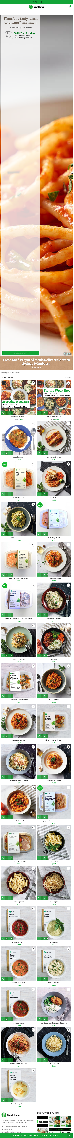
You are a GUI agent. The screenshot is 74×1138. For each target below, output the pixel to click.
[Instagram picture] (42, 1121)
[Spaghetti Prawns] (18, 721)
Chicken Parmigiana (54, 497)
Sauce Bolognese (18, 1023)
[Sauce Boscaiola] (54, 963)
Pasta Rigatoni (18, 902)
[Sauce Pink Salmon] (18, 963)
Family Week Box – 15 (53, 417)
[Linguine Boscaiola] (18, 640)
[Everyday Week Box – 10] (18, 397)
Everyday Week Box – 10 (18, 417)
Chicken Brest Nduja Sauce (18, 578)
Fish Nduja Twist (54, 538)
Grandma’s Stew (18, 457)
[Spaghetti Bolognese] (54, 761)
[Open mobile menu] (2, 7)
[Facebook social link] (31, 1)
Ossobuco (54, 659)
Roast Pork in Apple (19, 861)
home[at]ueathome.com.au (12, 1132)
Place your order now (21, 353)
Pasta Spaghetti (54, 1063)
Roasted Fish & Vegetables (19, 699)
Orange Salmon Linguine (19, 780)
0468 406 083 (8, 1129)
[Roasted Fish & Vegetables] (18, 680)
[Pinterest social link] (36, 1)
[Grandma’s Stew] (18, 438)
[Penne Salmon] (54, 680)
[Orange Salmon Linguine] (18, 761)
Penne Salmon (54, 699)
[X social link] (33, 1)
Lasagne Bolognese (54, 457)
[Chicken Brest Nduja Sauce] (18, 559)
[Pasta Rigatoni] (18, 883)
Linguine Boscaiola (19, 659)
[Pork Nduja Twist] (18, 478)
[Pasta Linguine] (54, 883)
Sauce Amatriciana (18, 942)
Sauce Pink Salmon (18, 983)
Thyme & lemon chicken (54, 740)
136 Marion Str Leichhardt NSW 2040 (15, 1127)
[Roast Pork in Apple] (18, 842)
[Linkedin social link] (39, 1)
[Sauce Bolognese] (18, 1004)
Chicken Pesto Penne (18, 538)
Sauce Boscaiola (54, 983)
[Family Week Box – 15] (54, 397)
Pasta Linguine (54, 902)
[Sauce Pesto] (54, 923)
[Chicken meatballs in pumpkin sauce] (54, 1004)
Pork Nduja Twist (19, 497)
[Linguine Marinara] (54, 559)
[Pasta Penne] (54, 842)
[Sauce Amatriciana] (18, 923)
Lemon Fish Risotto (54, 619)
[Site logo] (36, 7)
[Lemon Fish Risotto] (54, 600)
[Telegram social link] (41, 1)
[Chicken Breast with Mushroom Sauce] (18, 600)
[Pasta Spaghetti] (54, 1044)
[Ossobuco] (54, 640)
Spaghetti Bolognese (54, 780)
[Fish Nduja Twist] (54, 519)
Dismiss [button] (70, 1135)
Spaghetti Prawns (18, 740)
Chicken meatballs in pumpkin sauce (54, 1023)
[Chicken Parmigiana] (54, 478)
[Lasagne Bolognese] (54, 438)
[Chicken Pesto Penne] (18, 519)
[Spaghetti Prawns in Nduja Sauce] (54, 802)
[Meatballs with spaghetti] (18, 1044)
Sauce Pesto (54, 942)
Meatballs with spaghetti (18, 1063)
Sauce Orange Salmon (18, 1104)
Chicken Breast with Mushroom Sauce (18, 619)
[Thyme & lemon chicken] (54, 721)
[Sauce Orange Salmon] (18, 1085)
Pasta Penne (54, 861)
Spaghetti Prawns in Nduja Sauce (53, 821)
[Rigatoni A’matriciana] (18, 802)
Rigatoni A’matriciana (19, 821)
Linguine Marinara (54, 578)
